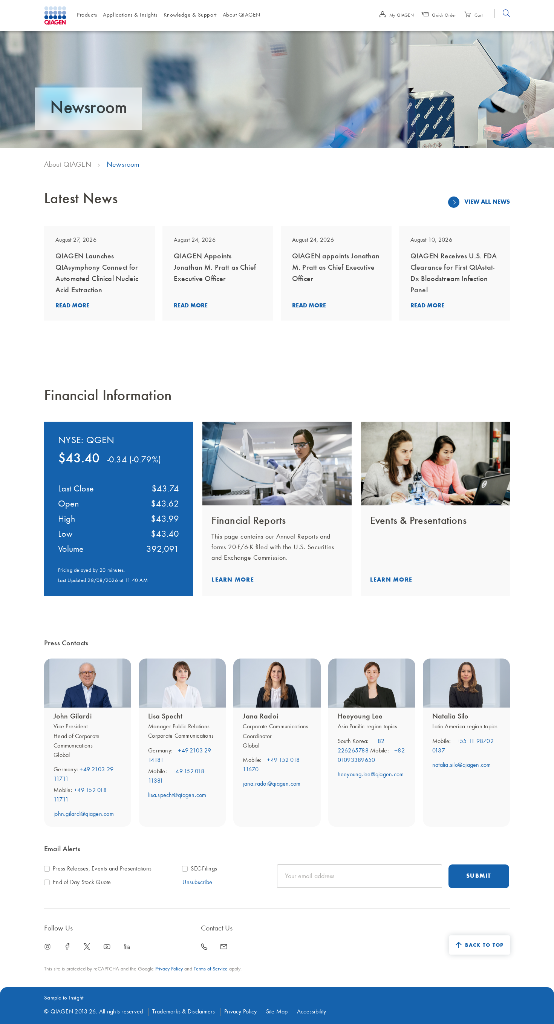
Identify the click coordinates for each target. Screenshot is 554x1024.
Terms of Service (211, 969)
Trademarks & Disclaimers (183, 1012)
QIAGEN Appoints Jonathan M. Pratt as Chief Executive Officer (215, 268)
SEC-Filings (204, 869)
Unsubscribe (197, 883)
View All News (487, 202)
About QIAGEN (67, 165)
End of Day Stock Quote (82, 883)
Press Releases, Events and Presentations (102, 869)
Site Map (277, 1012)
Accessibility (311, 1012)
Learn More (232, 580)
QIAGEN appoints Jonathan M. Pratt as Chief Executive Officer (336, 268)
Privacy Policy (169, 969)
